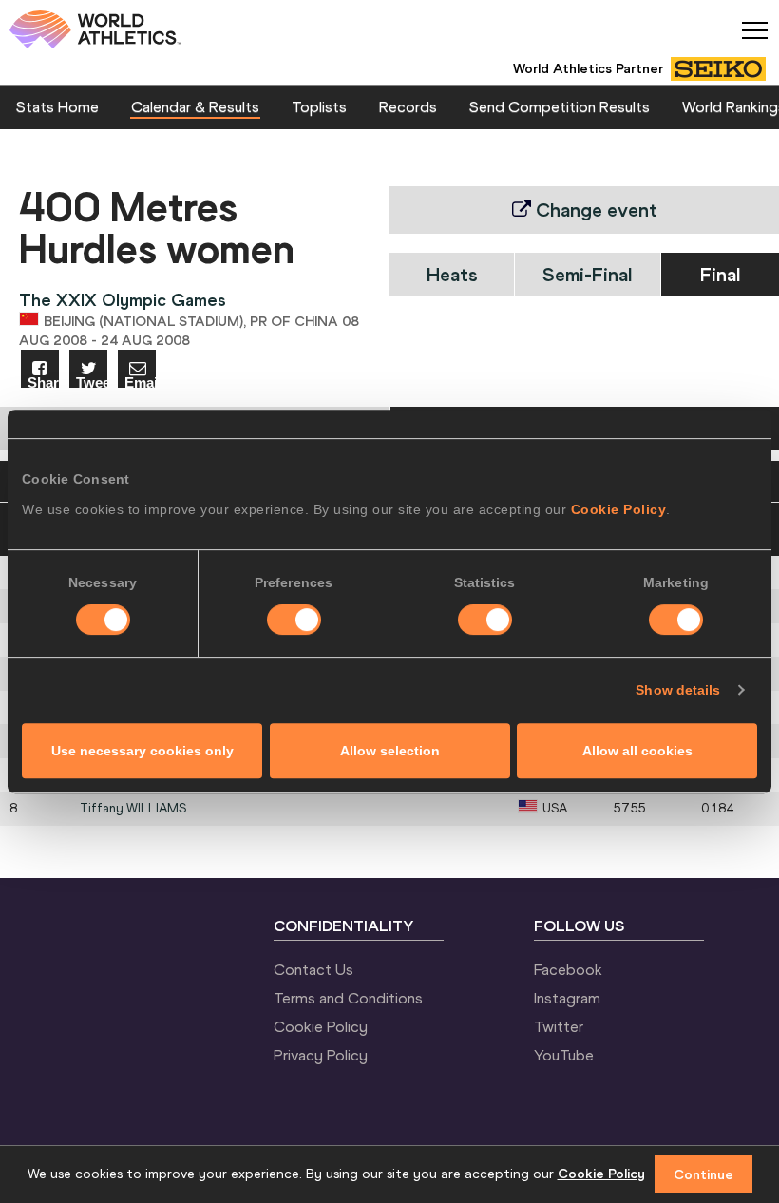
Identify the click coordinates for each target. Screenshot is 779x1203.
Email (140, 381)
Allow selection (390, 750)
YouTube (564, 1054)
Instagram (567, 997)
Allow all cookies (637, 750)
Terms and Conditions (348, 997)
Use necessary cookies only (142, 750)
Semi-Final (587, 274)
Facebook (568, 969)
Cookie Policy (619, 509)
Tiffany (133, 808)
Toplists (319, 106)
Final (720, 274)
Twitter (558, 1026)
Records (408, 106)
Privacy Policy (321, 1054)
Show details (678, 689)
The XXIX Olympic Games (122, 300)
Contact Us (313, 969)
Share (43, 381)
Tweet (91, 381)
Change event (594, 209)
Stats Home (57, 106)
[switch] (294, 619)
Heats (452, 274)
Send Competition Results (559, 106)
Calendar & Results (195, 106)
